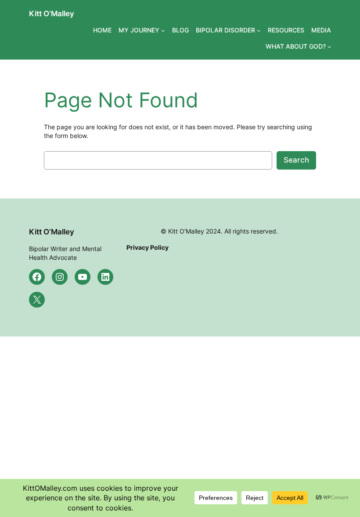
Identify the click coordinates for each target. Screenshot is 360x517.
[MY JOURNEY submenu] (163, 30)
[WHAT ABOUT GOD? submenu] (329, 47)
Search (296, 160)
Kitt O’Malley (51, 13)
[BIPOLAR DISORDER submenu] (259, 30)
